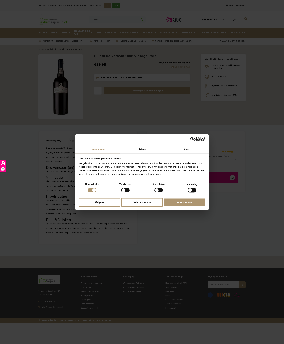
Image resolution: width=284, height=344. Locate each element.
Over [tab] (186, 149)
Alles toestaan (184, 202)
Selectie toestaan (142, 202)
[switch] (125, 190)
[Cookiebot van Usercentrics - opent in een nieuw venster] (192, 139)
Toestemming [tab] (98, 149)
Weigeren (99, 202)
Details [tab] (142, 149)
